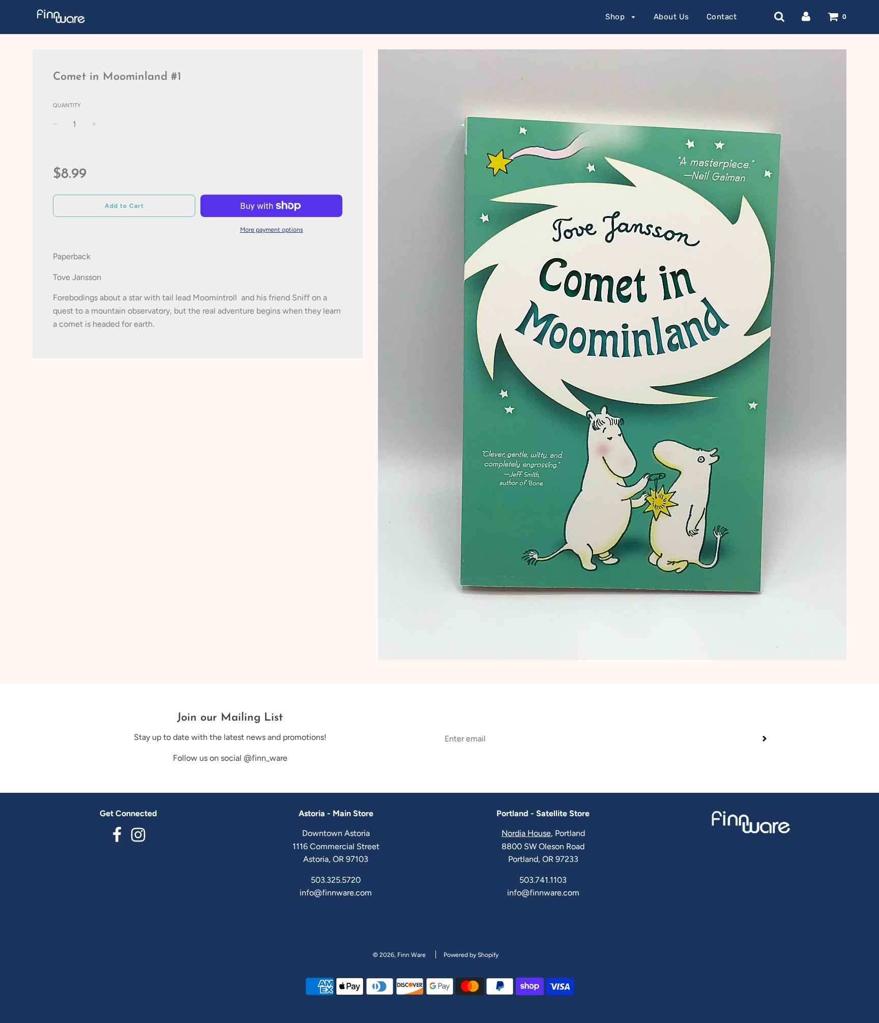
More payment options (271, 229)
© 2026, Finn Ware (399, 954)
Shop (616, 16)
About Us (671, 16)
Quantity (67, 105)
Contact (722, 16)
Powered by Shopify (471, 954)
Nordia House (526, 833)
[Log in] (806, 16)
